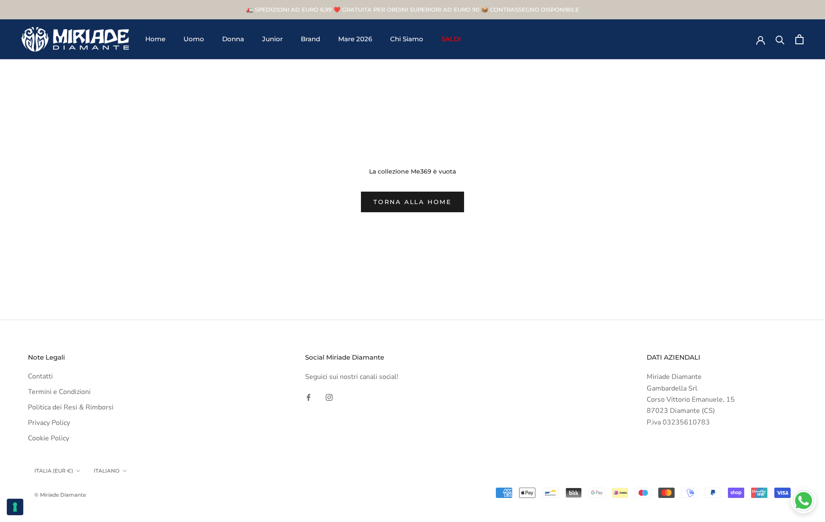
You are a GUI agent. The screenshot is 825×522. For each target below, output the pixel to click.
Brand (310, 39)
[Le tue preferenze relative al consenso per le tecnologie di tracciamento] (15, 507)
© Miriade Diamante (60, 494)
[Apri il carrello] (799, 39)
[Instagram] (329, 397)
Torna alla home (412, 202)
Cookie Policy (48, 438)
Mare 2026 (355, 39)
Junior (272, 39)
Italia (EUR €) (53, 470)
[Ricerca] (780, 39)
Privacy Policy (49, 422)
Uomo (193, 39)
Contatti (40, 376)
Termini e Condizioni (59, 392)
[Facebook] (308, 397)
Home (155, 39)
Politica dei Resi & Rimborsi (70, 407)
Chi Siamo (406, 39)
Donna (233, 39)
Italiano (106, 470)
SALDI (451, 39)
